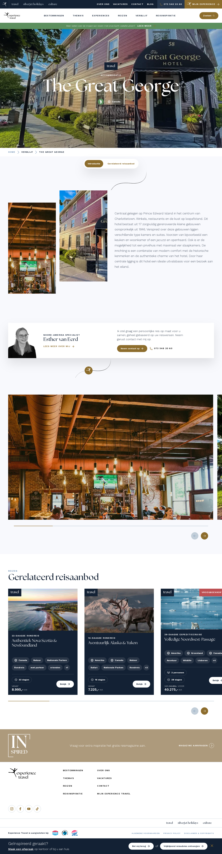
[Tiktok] (37, 808)
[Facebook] (20, 808)
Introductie (94, 163)
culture (52, 4)
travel (15, 4)
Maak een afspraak (20, 849)
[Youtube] (28, 808)
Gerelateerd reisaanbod (121, 163)
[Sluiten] (212, 846)
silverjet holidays (33, 4)
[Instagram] (11, 808)
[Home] (4, 4)
